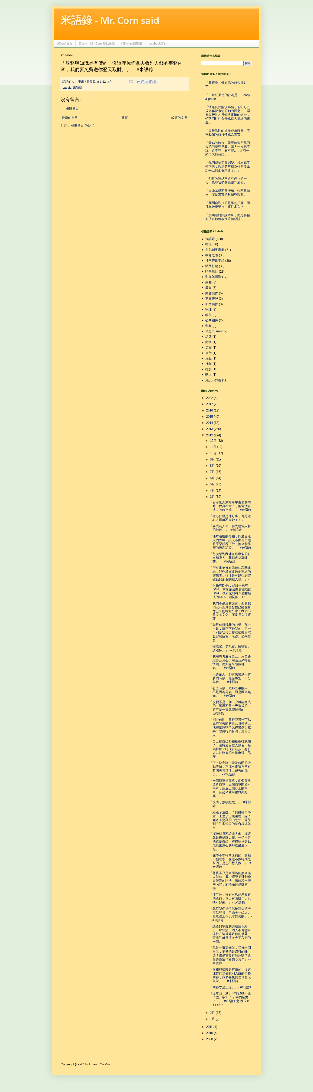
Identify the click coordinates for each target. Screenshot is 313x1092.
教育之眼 (211, 255)
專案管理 (211, 298)
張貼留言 (72, 108)
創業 (208, 326)
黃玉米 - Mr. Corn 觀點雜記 (97, 43)
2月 (212, 1012)
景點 (208, 358)
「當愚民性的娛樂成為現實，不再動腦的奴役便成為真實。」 (227, 132)
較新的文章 (70, 117)
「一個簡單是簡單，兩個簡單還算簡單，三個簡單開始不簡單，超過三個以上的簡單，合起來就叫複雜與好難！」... (230, 788)
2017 (209, 404)
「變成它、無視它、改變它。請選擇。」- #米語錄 (230, 648)
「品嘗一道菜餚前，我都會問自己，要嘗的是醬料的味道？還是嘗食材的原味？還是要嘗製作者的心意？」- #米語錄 (230, 955)
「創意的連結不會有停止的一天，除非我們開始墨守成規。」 (227, 180)
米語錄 (77, 87)
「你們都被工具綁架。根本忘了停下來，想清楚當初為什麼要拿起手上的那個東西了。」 (227, 166)
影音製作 (211, 304)
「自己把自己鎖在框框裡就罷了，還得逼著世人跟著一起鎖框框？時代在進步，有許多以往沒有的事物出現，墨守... (230, 749)
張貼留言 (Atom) (82, 125)
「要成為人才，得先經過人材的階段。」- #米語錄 (230, 528)
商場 (208, 342)
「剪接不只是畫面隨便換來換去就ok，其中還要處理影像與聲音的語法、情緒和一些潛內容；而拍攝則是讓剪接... (230, 880)
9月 (212, 459)
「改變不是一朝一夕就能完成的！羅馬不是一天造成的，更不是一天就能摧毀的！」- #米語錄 (230, 707)
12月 (213, 440)
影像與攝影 (213, 277)
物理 (208, 309)
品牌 (208, 336)
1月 (212, 1019)
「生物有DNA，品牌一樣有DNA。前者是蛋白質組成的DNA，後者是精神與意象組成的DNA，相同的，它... (230, 591)
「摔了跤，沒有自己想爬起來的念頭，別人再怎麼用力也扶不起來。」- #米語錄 (230, 898)
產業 (208, 287)
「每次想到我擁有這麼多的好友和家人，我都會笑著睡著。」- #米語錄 (230, 557)
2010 (209, 1033)
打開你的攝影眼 (131, 43)
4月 (212, 490)
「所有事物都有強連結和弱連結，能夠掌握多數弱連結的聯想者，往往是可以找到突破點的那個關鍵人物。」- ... (230, 573)
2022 (209, 398)
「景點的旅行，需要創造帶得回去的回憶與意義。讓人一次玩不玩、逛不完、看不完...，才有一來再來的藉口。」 (227, 148)
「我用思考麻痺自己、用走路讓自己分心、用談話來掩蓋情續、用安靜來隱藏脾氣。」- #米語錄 (230, 662)
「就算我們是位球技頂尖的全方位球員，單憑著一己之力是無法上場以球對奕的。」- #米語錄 (230, 914)
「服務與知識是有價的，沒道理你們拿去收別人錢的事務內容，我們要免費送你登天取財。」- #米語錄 (230, 975)
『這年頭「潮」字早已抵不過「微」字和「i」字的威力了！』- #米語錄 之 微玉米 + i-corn (230, 999)
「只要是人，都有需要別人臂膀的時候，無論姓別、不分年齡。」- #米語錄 (230, 678)
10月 (213, 453)
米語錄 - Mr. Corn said (110, 21)
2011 (209, 1027)
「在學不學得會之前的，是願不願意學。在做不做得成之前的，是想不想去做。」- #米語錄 (230, 861)
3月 (212, 496)
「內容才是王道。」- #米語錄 (230, 987)
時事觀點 (211, 271)
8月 (212, 465)
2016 (209, 410)
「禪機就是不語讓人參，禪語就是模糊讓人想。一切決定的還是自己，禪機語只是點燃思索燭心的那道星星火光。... (230, 841)
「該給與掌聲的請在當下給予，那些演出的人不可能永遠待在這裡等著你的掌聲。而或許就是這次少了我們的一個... (230, 933)
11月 (213, 447)
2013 (209, 429)
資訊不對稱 (213, 380)
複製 (208, 369)
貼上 (208, 374)
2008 (209, 1039)
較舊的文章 (179, 117)
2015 (209, 416)
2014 (209, 422)
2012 (209, 435)
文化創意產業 (214, 250)
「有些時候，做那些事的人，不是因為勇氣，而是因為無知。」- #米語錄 (230, 692)
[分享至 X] (147, 82)
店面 (208, 347)
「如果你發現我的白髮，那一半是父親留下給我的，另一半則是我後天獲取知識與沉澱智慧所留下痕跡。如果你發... (230, 632)
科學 (208, 315)
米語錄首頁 (64, 43)
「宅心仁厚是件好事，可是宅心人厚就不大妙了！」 (230, 518)
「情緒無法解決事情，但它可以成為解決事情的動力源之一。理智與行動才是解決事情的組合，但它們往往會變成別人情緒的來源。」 (227, 114)
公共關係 (211, 320)
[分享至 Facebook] (151, 82)
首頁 (124, 117)
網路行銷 (211, 266)
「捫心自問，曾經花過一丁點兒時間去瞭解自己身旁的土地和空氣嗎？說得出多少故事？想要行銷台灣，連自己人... (230, 727)
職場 (208, 244)
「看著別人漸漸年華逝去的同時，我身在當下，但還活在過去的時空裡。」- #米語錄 (230, 506)
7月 (212, 471)
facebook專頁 (157, 43)
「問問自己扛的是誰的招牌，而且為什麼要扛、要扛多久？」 (227, 205)
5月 (212, 484)
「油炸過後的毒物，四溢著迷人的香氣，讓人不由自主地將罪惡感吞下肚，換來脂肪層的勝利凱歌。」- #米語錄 (230, 542)
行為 (208, 363)
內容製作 (211, 293)
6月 (212, 478)
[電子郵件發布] (131, 81)
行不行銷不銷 (214, 260)
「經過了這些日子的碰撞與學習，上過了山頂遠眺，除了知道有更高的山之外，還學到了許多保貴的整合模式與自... (230, 819)
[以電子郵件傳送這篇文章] (139, 82)
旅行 (208, 353)
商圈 (208, 282)
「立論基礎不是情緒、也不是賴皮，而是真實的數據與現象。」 (227, 192)
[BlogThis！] (143, 82)
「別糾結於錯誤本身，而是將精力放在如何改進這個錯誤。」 (227, 217)
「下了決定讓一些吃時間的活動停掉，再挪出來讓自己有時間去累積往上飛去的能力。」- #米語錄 (230, 768)
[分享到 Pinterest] (155, 82)
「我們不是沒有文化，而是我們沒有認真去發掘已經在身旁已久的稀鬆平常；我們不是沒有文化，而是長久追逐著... (230, 610)
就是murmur (214, 331)
